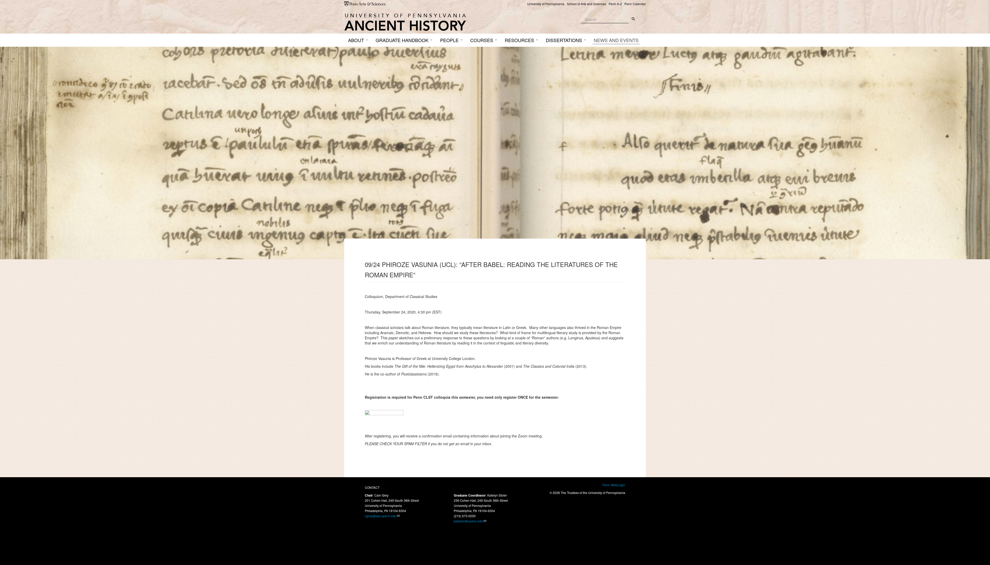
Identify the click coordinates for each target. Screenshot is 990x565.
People (450, 40)
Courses (482, 40)
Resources (520, 40)
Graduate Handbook (403, 40)
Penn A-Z (615, 4)
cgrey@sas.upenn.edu (381, 516)
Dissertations (564, 40)
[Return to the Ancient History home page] (405, 22)
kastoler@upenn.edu (468, 521)
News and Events (616, 40)
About (356, 40)
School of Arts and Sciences (586, 4)
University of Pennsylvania (545, 4)
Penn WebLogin (614, 485)
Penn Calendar (635, 4)
